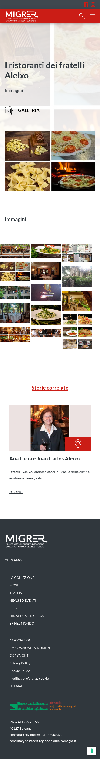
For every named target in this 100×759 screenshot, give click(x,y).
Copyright (19, 655)
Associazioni (21, 640)
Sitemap (16, 686)
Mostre (16, 585)
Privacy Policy (20, 663)
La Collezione (22, 577)
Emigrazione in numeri (30, 648)
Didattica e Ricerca (27, 616)
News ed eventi (23, 600)
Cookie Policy (20, 671)
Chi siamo (13, 560)
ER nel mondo (22, 623)
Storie (15, 608)
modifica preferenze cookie (29, 678)
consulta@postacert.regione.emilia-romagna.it (43, 741)
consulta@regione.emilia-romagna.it (36, 735)
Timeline (17, 593)
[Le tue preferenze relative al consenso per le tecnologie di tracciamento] (91, 751)
